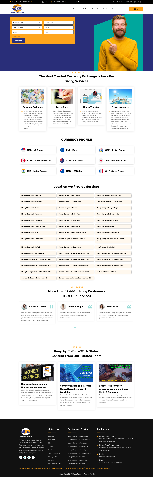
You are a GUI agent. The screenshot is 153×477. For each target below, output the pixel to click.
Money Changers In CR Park (30, 247)
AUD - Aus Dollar (74, 160)
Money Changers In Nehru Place (70, 214)
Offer (113, 2)
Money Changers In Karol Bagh (69, 195)
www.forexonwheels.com (75, 2)
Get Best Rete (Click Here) (133, 2)
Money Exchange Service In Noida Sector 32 (74, 265)
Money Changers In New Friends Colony (72, 232)
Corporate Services (118, 9)
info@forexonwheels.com (107, 456)
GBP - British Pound (115, 150)
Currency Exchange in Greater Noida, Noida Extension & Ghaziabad (75, 388)
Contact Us (120, 2)
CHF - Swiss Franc (114, 171)
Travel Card (96, 9)
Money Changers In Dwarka (68, 208)
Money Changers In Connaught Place (109, 195)
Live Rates (106, 9)
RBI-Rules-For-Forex (54, 464)
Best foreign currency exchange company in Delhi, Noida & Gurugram (113, 388)
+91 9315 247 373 (58, 2)
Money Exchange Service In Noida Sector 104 (74, 272)
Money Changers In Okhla (30, 232)
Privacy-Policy (52, 457)
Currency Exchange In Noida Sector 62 (34, 278)
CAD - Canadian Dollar (39, 160)
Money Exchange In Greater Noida (32, 253)
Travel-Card (51, 446)
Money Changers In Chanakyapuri (70, 247)
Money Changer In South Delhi (31, 201)
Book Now (135, 9)
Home (65, 9)
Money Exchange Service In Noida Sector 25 (36, 272)
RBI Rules (51, 460)
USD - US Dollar (35, 150)
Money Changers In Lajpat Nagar (107, 208)
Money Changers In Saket (105, 226)
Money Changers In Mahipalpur (31, 214)
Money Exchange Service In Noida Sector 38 (111, 253)
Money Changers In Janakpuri (31, 195)
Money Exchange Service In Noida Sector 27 (111, 259)
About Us (51, 436)
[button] (75, 328)
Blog (49, 443)
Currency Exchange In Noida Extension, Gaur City (75, 278)
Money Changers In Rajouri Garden (33, 226)
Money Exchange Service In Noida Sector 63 (36, 259)
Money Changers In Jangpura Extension (72, 239)
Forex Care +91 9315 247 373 (21, 2)
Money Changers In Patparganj (69, 226)
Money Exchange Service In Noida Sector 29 (36, 265)
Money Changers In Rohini (30, 208)
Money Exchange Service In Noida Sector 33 (111, 265)
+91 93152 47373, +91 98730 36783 (110, 462)
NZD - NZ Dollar (74, 171)
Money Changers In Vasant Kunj (69, 220)
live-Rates (51, 450)
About (72, 9)
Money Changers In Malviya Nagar (108, 232)
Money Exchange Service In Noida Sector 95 (74, 259)
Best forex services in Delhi (106, 247)
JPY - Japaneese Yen (115, 160)
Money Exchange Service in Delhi (70, 201)
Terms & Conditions (54, 453)
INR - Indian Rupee (37, 171)
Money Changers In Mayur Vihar (107, 220)
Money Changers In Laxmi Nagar (32, 239)
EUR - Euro (71, 150)
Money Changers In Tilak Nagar (31, 220)
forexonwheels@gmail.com (41, 2)
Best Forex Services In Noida (106, 272)
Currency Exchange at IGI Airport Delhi (109, 201)
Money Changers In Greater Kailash (108, 214)
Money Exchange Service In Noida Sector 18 (74, 253)
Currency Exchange (82, 9)
